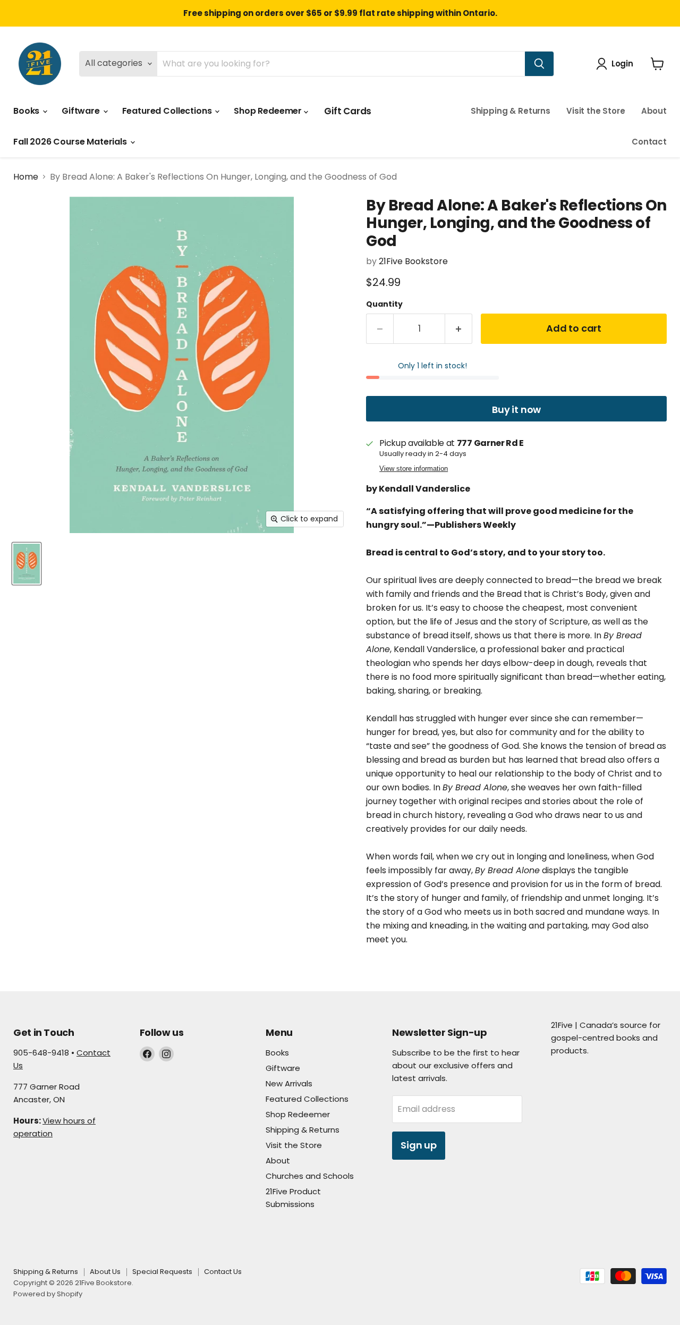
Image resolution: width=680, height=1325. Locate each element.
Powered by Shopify (47, 1294)
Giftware (82, 111)
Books (27, 111)
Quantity (384, 304)
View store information (413, 468)
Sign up (419, 1145)
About (654, 110)
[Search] (539, 64)
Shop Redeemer (269, 111)
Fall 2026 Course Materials (71, 142)
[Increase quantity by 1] (458, 329)
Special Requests (162, 1272)
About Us (105, 1272)
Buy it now (516, 409)
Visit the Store (595, 110)
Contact (649, 141)
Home (25, 177)
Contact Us (223, 1272)
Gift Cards (347, 111)
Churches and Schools (310, 1175)
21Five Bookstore (413, 261)
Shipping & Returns (510, 110)
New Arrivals (289, 1083)
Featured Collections (168, 111)
